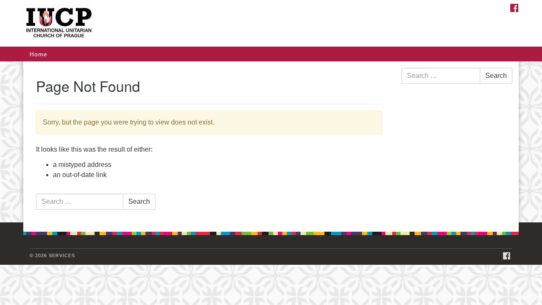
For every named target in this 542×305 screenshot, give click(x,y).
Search (139, 201)
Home (38, 54)
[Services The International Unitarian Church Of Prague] (167, 23)
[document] (271, 141)
